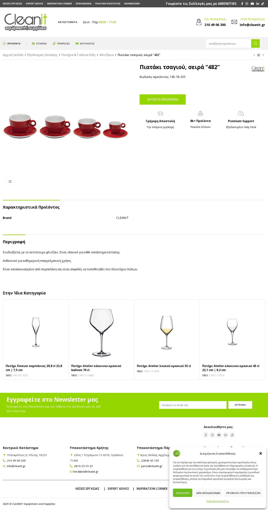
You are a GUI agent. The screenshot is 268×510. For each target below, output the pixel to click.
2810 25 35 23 (83, 466)
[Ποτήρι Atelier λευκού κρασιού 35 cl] (167, 332)
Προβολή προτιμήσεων (243, 493)
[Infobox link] (201, 3)
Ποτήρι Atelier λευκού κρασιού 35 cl (164, 366)
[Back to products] (258, 55)
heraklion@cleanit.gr (86, 471)
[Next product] (263, 55)
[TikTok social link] (262, 3)
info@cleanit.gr (16, 466)
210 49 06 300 (16, 460)
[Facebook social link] (242, 3)
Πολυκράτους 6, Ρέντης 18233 (27, 455)
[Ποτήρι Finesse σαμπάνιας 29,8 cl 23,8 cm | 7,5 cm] (36, 332)
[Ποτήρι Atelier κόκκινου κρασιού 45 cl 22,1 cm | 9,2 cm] (232, 332)
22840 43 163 (149, 460)
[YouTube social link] (252, 3)
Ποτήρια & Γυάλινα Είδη (78, 55)
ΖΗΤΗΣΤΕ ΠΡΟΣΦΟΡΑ (162, 99)
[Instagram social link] (246, 3)
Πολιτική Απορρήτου (217, 501)
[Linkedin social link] (257, 3)
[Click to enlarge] (10, 181)
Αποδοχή (183, 493)
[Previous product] (254, 55)
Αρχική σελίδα (13, 55)
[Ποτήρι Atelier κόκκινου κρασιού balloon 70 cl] (101, 332)
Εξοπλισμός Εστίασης (42, 55)
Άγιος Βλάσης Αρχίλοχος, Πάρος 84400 (166, 455)
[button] (260, 453)
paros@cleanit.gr (151, 466)
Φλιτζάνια (106, 55)
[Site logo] (26, 22)
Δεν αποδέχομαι (208, 493)
